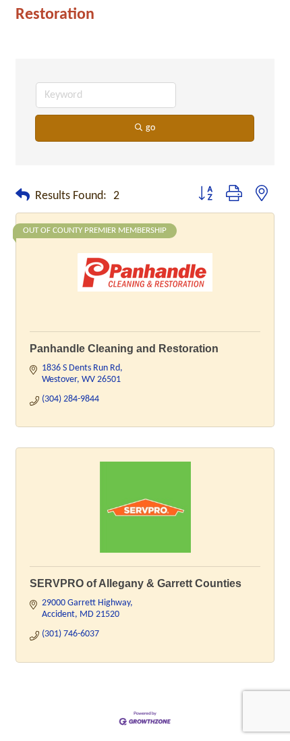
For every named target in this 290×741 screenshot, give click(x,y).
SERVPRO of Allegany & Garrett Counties (135, 583)
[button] (23, 196)
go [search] (150, 128)
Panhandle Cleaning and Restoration (124, 348)
